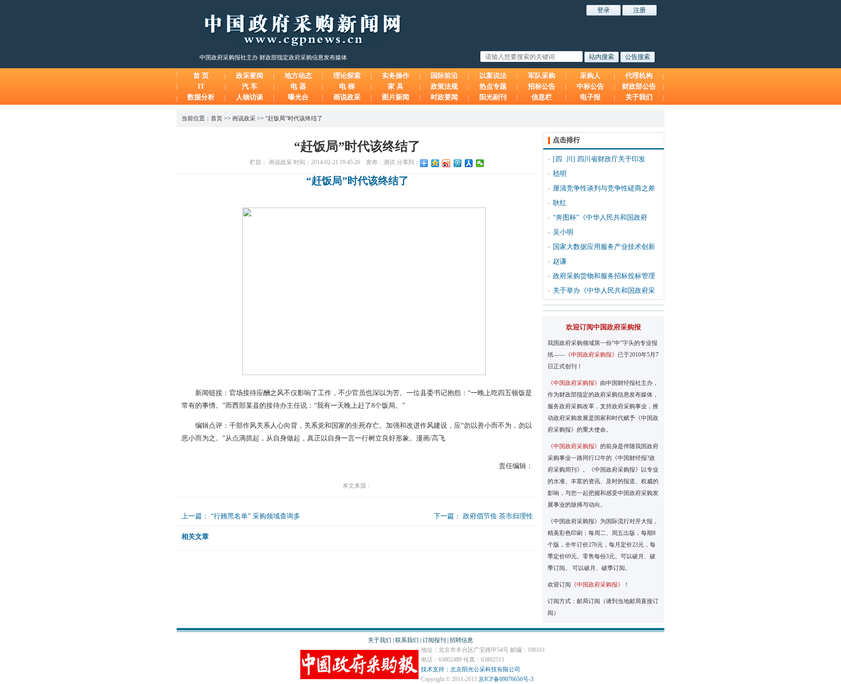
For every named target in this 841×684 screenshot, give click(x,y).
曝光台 (298, 97)
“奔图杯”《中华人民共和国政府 (600, 217)
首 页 (201, 75)
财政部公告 (639, 86)
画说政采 (347, 97)
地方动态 (298, 75)
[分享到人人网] (469, 163)
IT (201, 86)
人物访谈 (249, 97)
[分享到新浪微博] (446, 163)
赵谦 (560, 261)
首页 (216, 118)
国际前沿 (444, 75)
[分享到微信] (480, 163)
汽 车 (249, 86)
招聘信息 (461, 640)
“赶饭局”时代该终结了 (294, 118)
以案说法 (493, 75)
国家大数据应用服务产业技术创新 (604, 246)
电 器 (298, 86)
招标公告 (541, 86)
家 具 (395, 86)
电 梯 (347, 86)
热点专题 (493, 86)
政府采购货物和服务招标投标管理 (604, 276)
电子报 (590, 97)
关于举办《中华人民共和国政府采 (604, 290)
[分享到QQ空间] (435, 163)
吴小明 (563, 232)
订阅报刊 (434, 640)
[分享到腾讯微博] (458, 163)
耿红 (560, 203)
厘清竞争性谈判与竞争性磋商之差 (604, 188)
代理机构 (639, 75)
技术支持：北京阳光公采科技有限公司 (470, 669)
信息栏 (541, 97)
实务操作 (395, 75)
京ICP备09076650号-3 (505, 679)
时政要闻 (444, 97)
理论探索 (347, 75)
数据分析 (201, 97)
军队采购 (541, 75)
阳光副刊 (493, 97)
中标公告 (590, 86)
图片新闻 (395, 97)
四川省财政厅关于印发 (611, 159)
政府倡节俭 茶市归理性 (498, 516)
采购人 (590, 75)
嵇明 (560, 173)
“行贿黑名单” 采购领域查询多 (255, 516)
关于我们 (639, 97)
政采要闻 (249, 75)
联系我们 (407, 640)
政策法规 (444, 86)
